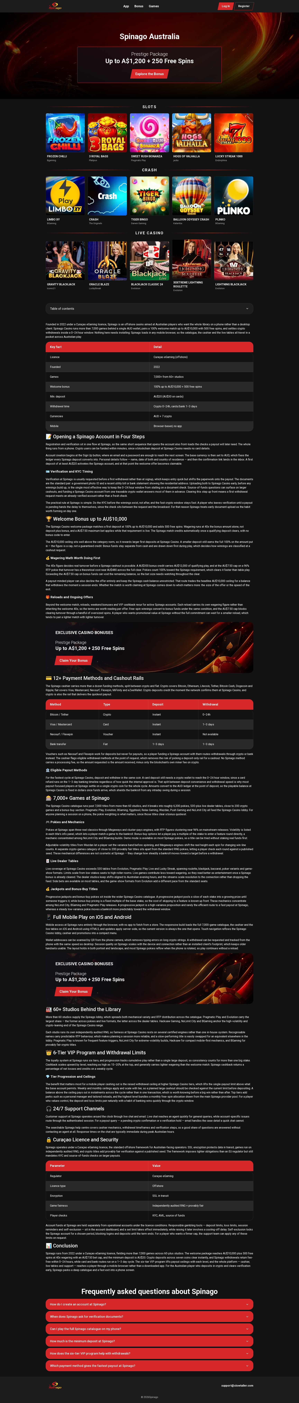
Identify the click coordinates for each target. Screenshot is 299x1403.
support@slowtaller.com (237, 1385)
